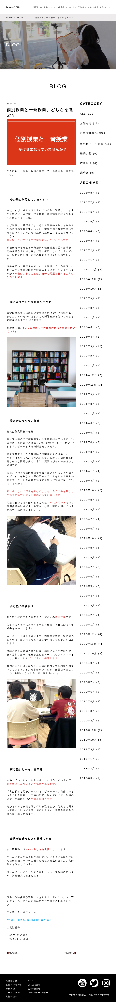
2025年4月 (87, 336)
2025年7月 (87, 317)
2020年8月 (87, 672)
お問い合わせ (105, 7)
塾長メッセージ (50, 7)
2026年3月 (87, 240)
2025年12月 (88, 269)
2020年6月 (87, 691)
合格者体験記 (89, 133)
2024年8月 (87, 403)
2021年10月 (88, 538)
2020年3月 (87, 711)
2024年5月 (87, 432)
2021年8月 (87, 557)
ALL (83, 113)
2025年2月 (87, 356)
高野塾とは (38, 7)
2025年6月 (87, 327)
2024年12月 (88, 375)
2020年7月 (87, 682)
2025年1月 (87, 365)
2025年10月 (88, 288)
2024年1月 (87, 471)
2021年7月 (87, 567)
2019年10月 (88, 739)
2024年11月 (88, 384)
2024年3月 (87, 451)
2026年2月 (87, 250)
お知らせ (86, 123)
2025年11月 (88, 279)
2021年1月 (87, 624)
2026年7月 (87, 202)
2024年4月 (87, 442)
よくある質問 (93, 7)
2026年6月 (87, 212)
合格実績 (60, 7)
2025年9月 (87, 298)
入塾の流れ (82, 7)
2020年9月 (87, 663)
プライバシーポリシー (38, 992)
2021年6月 (87, 576)
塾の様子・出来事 (92, 144)
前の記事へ (14, 953)
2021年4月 (87, 595)
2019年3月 (87, 749)
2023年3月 (87, 480)
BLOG (31, 981)
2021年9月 (87, 547)
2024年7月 (87, 413)
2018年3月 (87, 768)
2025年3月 (87, 346)
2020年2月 (87, 720)
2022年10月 (88, 490)
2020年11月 (88, 643)
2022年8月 (87, 509)
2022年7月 (87, 519)
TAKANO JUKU (14, 7)
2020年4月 (87, 701)
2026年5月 (87, 221)
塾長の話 (86, 153)
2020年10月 (88, 653)
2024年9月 (87, 394)
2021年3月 (87, 605)
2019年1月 (87, 759)
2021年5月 (87, 586)
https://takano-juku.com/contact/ (29, 920)
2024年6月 (87, 423)
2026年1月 (87, 260)
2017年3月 (87, 778)
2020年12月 (88, 634)
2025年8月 (87, 308)
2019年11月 (88, 730)
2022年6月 (87, 528)
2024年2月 (87, 461)
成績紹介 (86, 163)
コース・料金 (71, 7)
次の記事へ (69, 953)
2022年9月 (87, 499)
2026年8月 (87, 192)
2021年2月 (87, 615)
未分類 (84, 172)
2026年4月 (87, 231)
